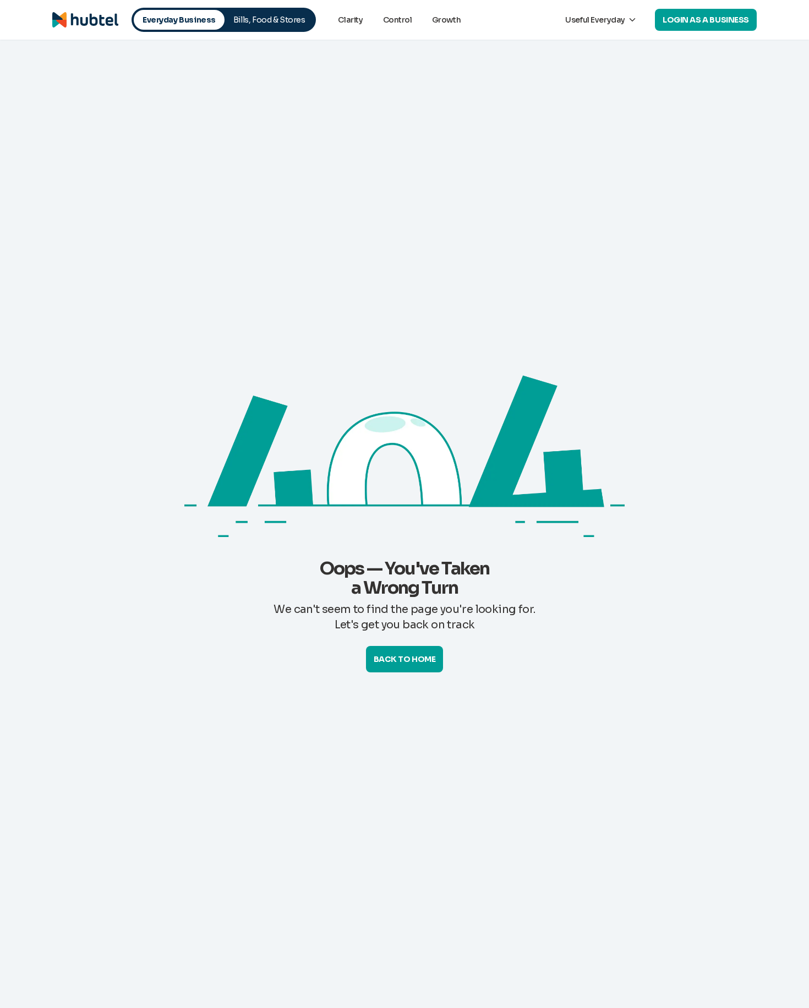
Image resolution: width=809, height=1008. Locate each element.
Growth (446, 20)
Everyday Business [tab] (179, 20)
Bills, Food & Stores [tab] (269, 20)
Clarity (350, 20)
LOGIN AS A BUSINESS (706, 20)
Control (397, 20)
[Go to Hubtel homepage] (85, 20)
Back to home (405, 659)
